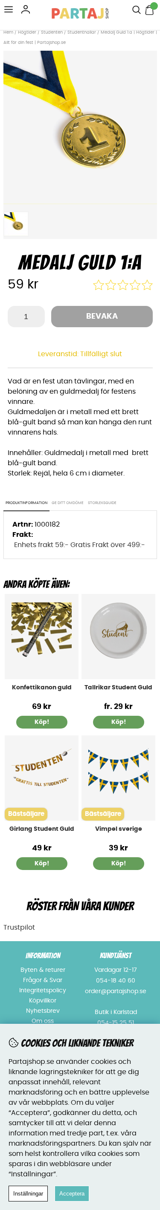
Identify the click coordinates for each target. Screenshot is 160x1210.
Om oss (43, 1021)
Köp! (118, 722)
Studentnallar (81, 32)
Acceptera (71, 1193)
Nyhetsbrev (43, 1011)
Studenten (52, 32)
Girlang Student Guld (41, 829)
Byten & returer (42, 970)
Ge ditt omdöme (68, 503)
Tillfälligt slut (101, 354)
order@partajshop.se (115, 991)
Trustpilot (19, 927)
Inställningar (28, 1193)
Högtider (27, 32)
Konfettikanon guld (42, 688)
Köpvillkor (42, 1001)
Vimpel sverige (118, 829)
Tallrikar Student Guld (118, 688)
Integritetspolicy (42, 991)
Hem (8, 32)
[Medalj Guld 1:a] (80, 202)
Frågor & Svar (42, 980)
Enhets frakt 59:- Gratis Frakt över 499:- (79, 545)
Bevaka (102, 316)
